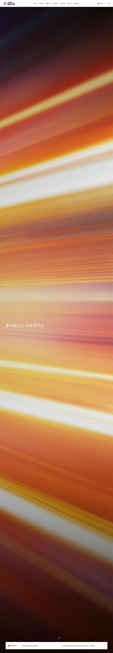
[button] (6, 326)
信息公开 (69, 3)
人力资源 (62, 3)
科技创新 (55, 3)
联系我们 (76, 3)
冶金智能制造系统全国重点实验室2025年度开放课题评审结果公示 (79, 645)
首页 (35, 3)
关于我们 (41, 3)
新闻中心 (48, 3)
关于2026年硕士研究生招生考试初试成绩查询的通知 (35, 645)
